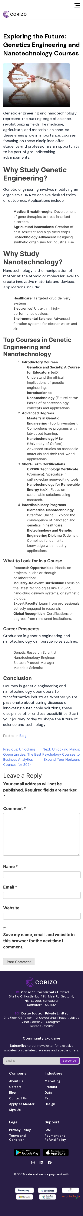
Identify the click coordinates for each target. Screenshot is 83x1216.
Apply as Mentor (21, 1104)
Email (10, 887)
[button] (77, 6)
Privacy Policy (20, 1130)
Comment (14, 808)
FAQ (48, 1130)
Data (48, 1093)
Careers (15, 1087)
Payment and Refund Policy (55, 1138)
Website (11, 907)
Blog (23, 736)
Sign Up (15, 1110)
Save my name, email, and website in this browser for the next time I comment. (39, 940)
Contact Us (18, 1098)
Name (10, 866)
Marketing (52, 1081)
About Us (16, 1081)
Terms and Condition (17, 1138)
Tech (48, 1098)
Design (50, 1104)
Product (51, 1087)
